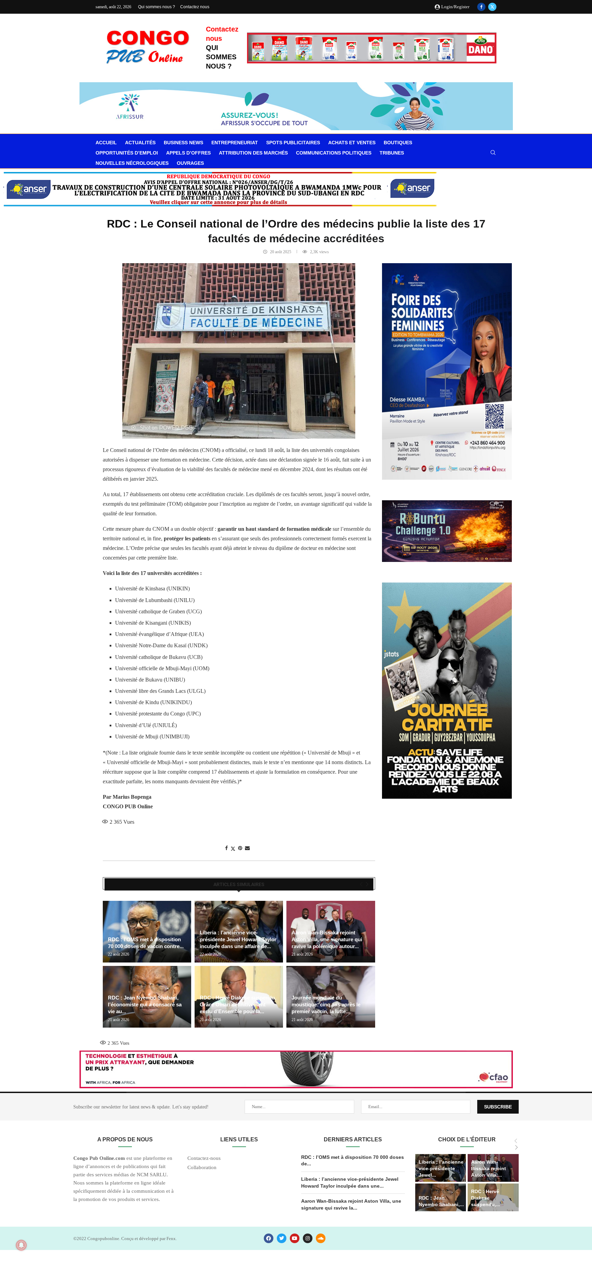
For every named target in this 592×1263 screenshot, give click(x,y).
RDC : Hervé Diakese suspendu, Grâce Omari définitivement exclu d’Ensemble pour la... (238, 1005)
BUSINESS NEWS (183, 142)
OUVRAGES (190, 163)
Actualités (140, 142)
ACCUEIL (106, 142)
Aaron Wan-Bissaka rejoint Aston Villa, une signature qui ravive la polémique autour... (327, 939)
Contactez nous (194, 6)
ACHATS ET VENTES (351, 142)
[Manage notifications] (21, 1245)
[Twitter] (492, 7)
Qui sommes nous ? (156, 6)
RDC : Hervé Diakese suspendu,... (485, 1198)
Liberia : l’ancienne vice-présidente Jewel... (441, 1168)
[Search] (493, 153)
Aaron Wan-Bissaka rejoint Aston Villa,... (488, 1168)
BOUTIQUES (398, 142)
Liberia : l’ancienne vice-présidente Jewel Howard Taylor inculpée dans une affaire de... (238, 939)
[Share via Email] (247, 848)
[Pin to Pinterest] (240, 848)
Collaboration (202, 1167)
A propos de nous (125, 1139)
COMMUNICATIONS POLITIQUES (333, 153)
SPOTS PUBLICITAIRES (293, 142)
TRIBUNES (392, 153)
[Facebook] (481, 7)
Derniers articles (353, 1139)
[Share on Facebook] (226, 848)
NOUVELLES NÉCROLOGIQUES (132, 163)
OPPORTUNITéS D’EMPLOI (127, 153)
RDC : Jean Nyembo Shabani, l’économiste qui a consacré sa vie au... (145, 1005)
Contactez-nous (204, 1158)
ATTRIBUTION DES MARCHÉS (253, 153)
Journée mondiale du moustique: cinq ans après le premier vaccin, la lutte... (326, 1005)
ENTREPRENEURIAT (234, 142)
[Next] (367, 884)
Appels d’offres (188, 153)
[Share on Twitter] (233, 849)
